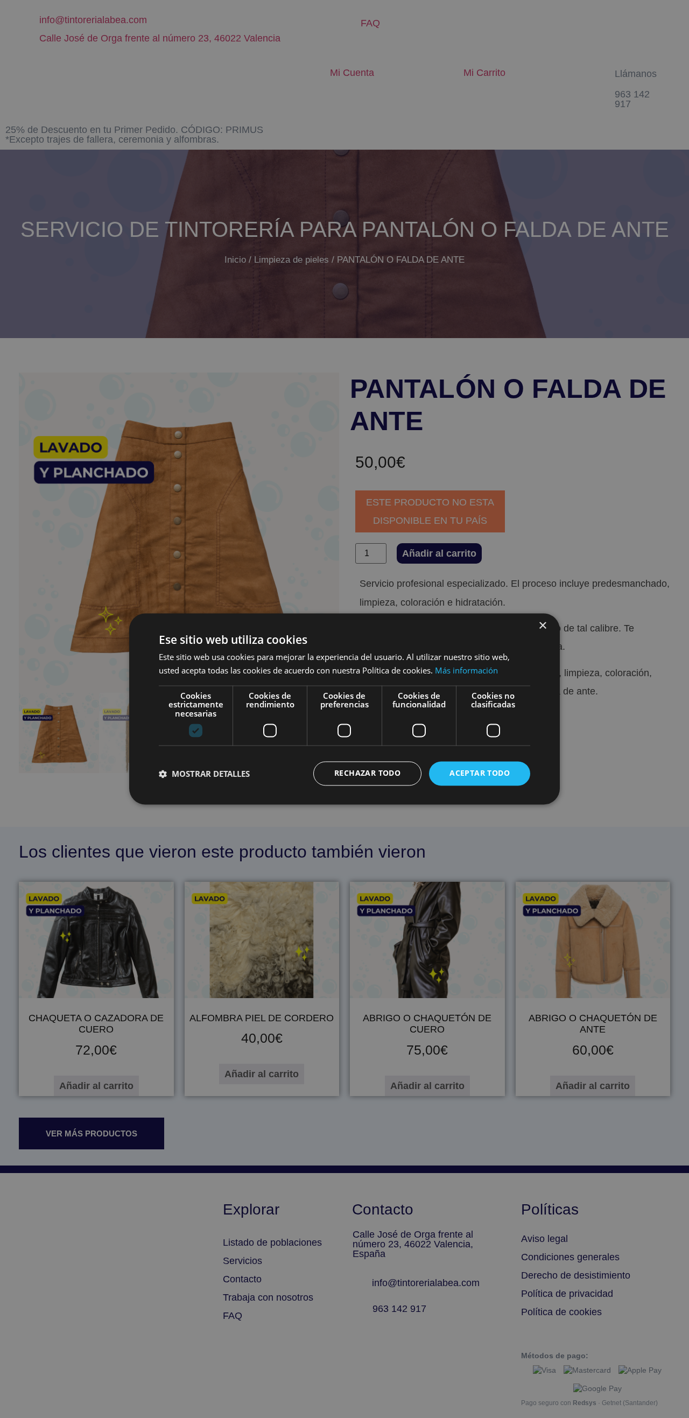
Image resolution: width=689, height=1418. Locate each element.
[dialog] (344, 708)
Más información (466, 670)
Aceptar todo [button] (479, 773)
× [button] (542, 626)
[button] (204, 773)
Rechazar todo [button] (367, 773)
